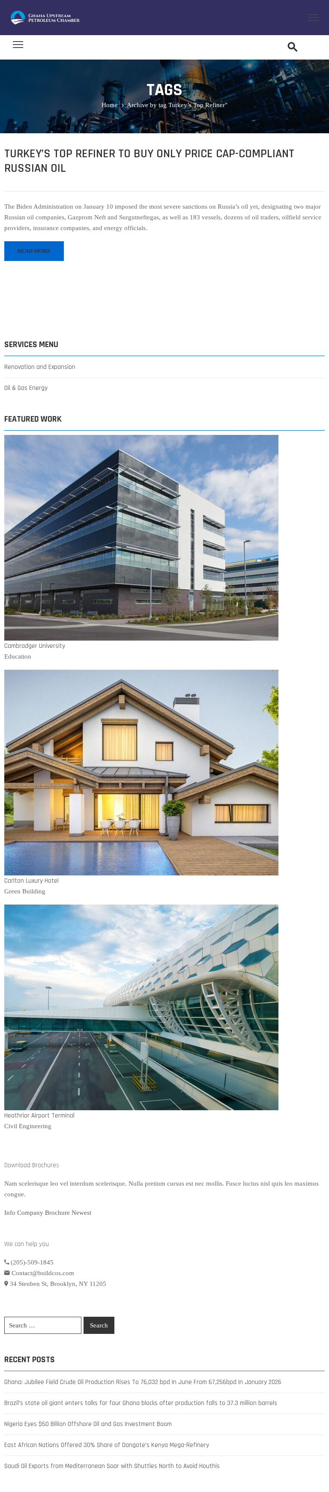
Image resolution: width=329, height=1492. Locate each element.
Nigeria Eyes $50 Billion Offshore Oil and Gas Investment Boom (88, 1424)
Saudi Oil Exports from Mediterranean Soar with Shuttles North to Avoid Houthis (112, 1466)
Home (110, 105)
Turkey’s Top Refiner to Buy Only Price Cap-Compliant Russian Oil (149, 161)
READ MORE (34, 251)
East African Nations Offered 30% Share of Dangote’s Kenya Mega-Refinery (106, 1445)
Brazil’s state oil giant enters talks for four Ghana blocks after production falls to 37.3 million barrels (140, 1403)
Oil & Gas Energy (26, 388)
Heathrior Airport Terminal (39, 1116)
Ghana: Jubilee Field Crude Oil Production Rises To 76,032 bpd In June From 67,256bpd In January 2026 (142, 1382)
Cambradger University (34, 646)
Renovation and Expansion (39, 367)
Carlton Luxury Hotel (31, 881)
